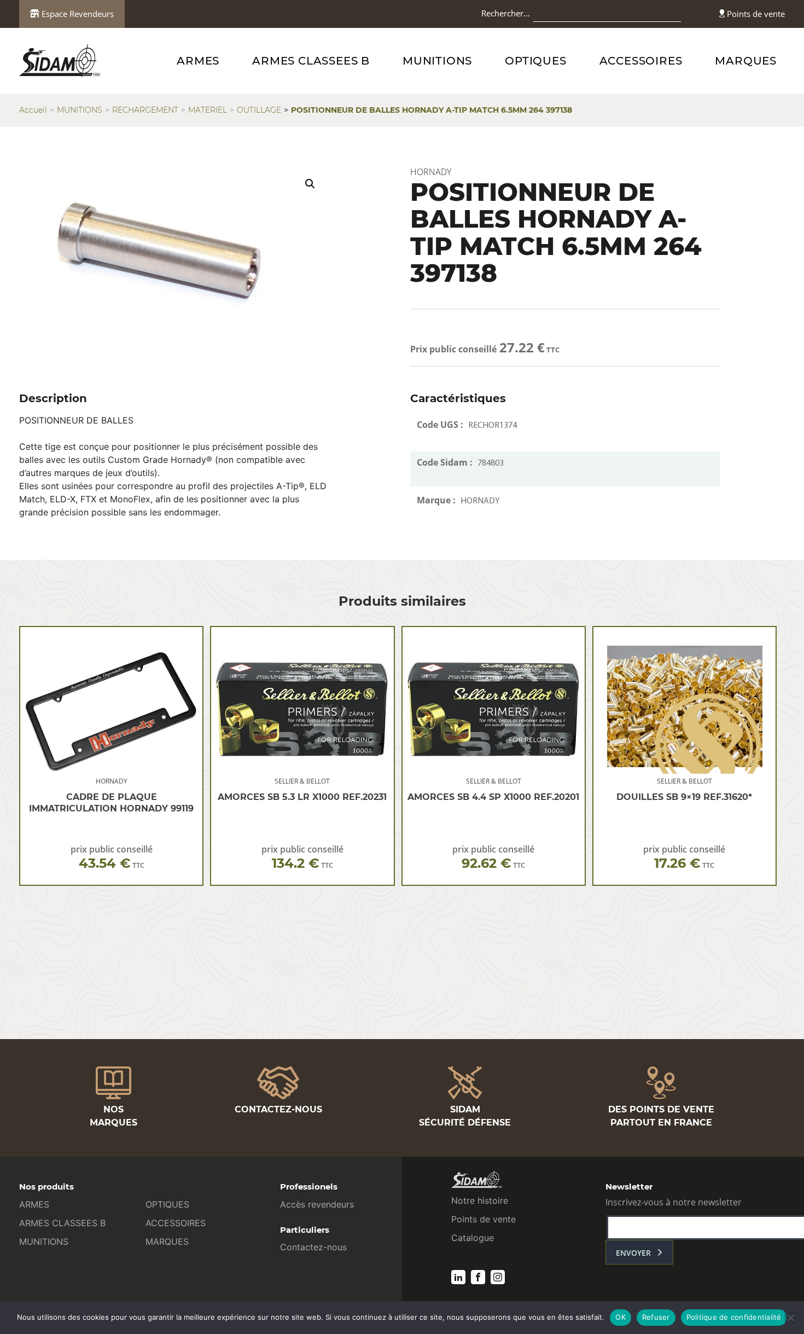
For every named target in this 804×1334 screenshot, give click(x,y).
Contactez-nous (313, 1247)
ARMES (198, 60)
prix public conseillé (112, 857)
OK (620, 1317)
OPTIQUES (535, 60)
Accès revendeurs (317, 1204)
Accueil (33, 110)
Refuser (656, 1317)
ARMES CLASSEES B (311, 60)
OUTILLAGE (259, 110)
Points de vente (755, 13)
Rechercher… (505, 13)
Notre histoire (479, 1200)
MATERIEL (207, 110)
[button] (310, 184)
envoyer (633, 1253)
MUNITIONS (437, 60)
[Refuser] (790, 1317)
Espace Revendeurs (76, 13)
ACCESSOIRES (641, 60)
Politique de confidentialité (734, 1317)
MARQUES (746, 60)
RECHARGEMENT (145, 110)
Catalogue (472, 1237)
